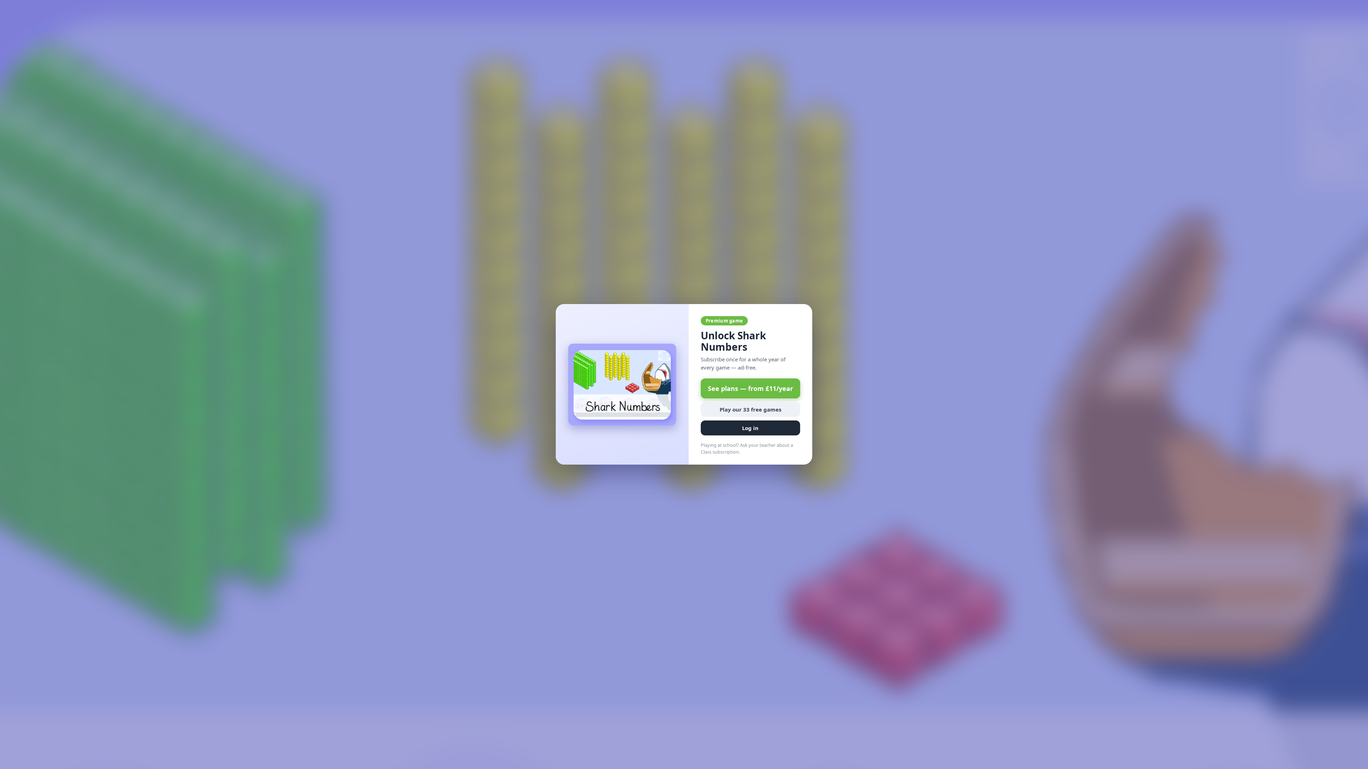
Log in (750, 428)
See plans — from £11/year (750, 388)
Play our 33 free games (750, 409)
